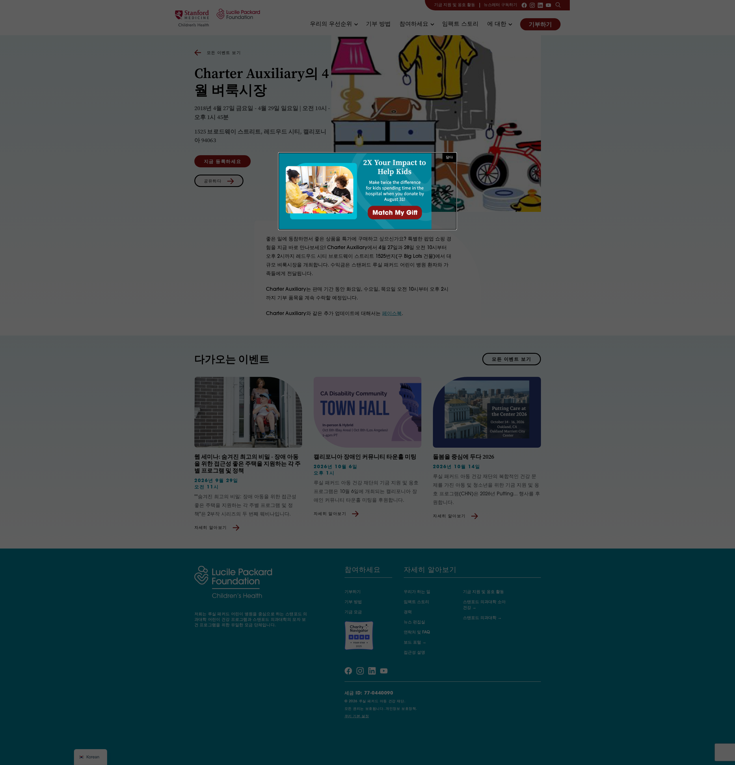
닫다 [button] (449, 157)
